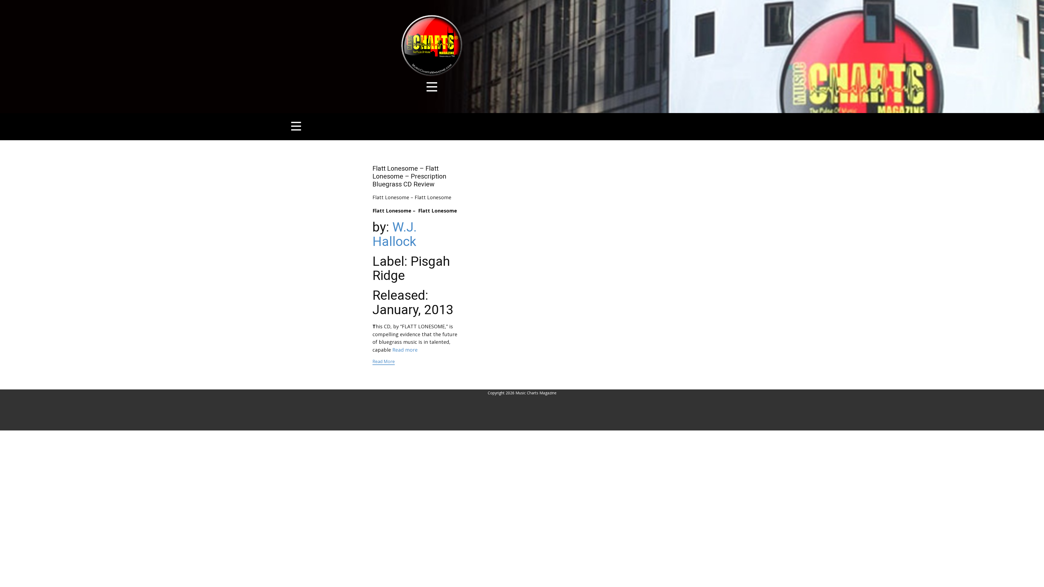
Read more (405, 349)
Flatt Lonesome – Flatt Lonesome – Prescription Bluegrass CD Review (409, 176)
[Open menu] (432, 87)
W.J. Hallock (394, 234)
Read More (383, 361)
